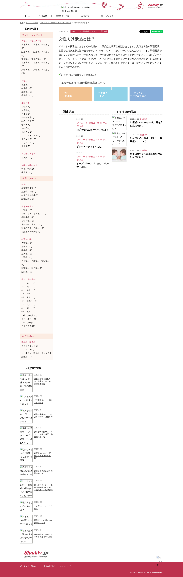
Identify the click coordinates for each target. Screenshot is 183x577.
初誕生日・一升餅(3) (30, 231)
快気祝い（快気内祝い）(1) (33, 59)
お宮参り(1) (26, 210)
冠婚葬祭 (43, 16)
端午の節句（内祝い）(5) (32, 228)
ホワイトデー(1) (28, 139)
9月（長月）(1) (28, 312)
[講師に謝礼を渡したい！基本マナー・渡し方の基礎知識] (26, 382)
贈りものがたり (107, 16)
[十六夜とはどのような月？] (26, 506)
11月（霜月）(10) (29, 319)
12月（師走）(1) (28, 322)
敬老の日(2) (26, 132)
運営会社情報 (49, 566)
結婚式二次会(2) (28, 191)
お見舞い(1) (26, 157)
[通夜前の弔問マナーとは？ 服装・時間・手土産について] (26, 435)
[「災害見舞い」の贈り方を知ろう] (26, 400)
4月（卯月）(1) (28, 294)
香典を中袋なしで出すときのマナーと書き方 (43, 415)
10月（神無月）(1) (29, 315)
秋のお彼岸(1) (27, 121)
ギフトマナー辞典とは (29, 566)
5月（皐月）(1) (28, 297)
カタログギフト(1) (29, 346)
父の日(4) (25, 128)
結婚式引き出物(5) (29, 195)
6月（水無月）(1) (29, 301)
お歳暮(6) (25, 110)
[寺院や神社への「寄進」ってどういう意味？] (26, 455)
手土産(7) (25, 146)
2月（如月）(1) (28, 286)
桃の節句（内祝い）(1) (31, 224)
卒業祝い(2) (26, 250)
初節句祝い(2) (27, 221)
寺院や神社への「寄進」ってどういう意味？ (42, 455)
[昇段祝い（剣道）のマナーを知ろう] (26, 520)
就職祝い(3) (26, 257)
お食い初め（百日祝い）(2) (33, 214)
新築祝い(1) (26, 92)
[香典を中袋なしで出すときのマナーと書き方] (26, 416)
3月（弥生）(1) (28, 290)
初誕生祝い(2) (27, 217)
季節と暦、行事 (62, 16)
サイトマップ (65, 566)
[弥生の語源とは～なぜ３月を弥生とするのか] (26, 536)
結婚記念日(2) (27, 199)
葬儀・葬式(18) (28, 169)
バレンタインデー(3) (30, 135)
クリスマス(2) (27, 142)
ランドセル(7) (27, 349)
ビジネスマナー (85, 16)
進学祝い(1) (26, 246)
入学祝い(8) (26, 243)
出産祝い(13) (27, 84)
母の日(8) (25, 124)
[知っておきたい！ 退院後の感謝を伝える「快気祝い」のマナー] (26, 488)
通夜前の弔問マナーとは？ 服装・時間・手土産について (43, 434)
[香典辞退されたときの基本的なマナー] (26, 471)
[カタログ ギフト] (111, 88)
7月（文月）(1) (28, 304)
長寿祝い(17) (27, 95)
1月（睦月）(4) (28, 283)
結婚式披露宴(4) (28, 188)
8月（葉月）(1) (28, 308)
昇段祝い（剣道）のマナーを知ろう (43, 521)
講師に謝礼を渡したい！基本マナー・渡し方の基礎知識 (43, 381)
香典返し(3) (26, 172)
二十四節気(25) (28, 326)
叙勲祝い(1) (26, 272)
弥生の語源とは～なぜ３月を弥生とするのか (43, 535)
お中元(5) (25, 106)
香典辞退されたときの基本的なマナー (43, 472)
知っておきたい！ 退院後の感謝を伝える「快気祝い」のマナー (43, 487)
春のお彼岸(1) (27, 117)
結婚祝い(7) (26, 88)
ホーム (27, 16)
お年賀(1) (25, 114)
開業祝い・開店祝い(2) (31, 268)
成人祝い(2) (26, 254)
